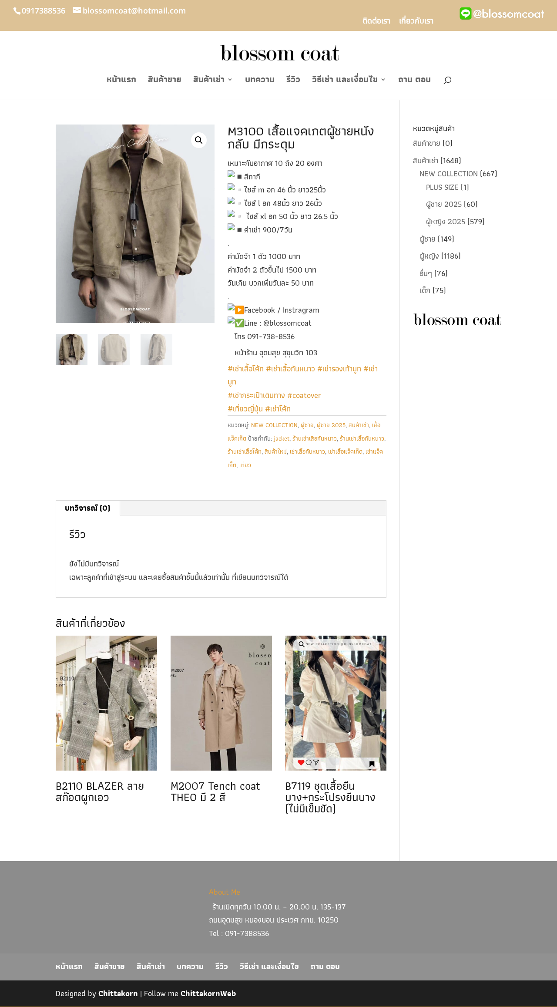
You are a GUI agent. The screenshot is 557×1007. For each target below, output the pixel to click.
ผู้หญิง (429, 255)
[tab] (87, 508)
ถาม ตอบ (414, 81)
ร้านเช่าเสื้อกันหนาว (362, 438)
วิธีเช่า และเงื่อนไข (345, 81)
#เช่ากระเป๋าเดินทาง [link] (256, 395)
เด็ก (424, 290)
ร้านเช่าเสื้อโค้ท (245, 451)
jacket (281, 438)
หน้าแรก (121, 81)
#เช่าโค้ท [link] (278, 408)
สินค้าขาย (164, 81)
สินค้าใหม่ (276, 451)
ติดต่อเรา (376, 22)
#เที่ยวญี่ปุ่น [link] (245, 408)
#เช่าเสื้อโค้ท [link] (246, 368)
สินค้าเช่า (209, 81)
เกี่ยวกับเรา (416, 22)
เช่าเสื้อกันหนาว (307, 451)
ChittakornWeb (208, 993)
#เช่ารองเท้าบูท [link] (339, 368)
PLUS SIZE (442, 187)
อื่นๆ (425, 273)
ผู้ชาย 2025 (331, 425)
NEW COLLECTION (274, 425)
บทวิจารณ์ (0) (87, 508)
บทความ (260, 81)
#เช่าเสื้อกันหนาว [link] (290, 368)
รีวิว (293, 81)
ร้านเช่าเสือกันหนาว (314, 438)
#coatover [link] (304, 395)
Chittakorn (118, 993)
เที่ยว (245, 465)
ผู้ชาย (307, 425)
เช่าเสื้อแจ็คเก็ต (345, 451)
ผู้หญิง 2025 (445, 221)
